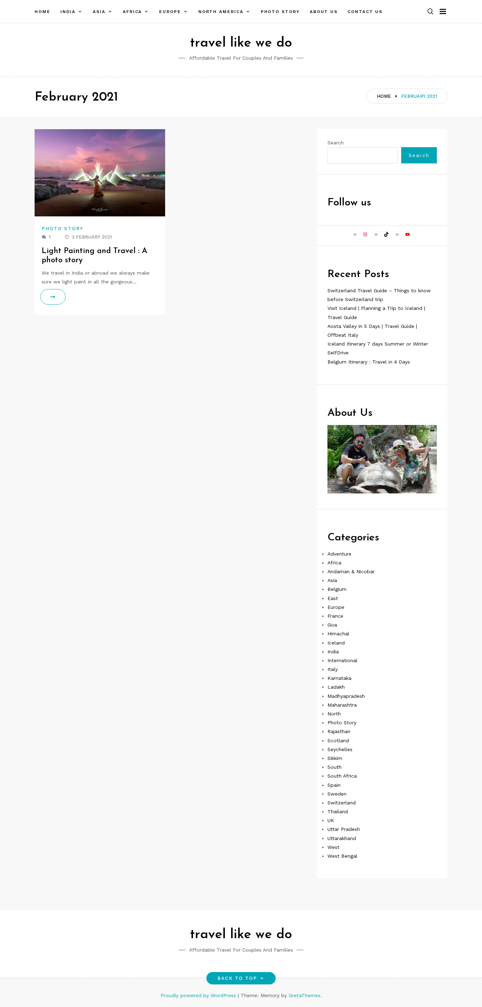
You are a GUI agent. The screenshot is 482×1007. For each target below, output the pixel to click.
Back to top (237, 978)
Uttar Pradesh (343, 829)
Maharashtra (342, 705)
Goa (332, 625)
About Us (324, 11)
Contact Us (365, 11)
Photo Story (280, 11)
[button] (430, 11)
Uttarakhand (341, 838)
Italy (332, 669)
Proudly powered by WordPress (199, 995)
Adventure (339, 554)
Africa (132, 11)
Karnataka (339, 678)
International (342, 660)
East (332, 598)
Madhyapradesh (346, 696)
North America (220, 11)
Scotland (338, 740)
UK (330, 820)
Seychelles (340, 749)
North (334, 714)
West (333, 847)
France (335, 616)
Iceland (336, 643)
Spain (334, 785)
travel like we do (241, 43)
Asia (99, 11)
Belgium (337, 589)
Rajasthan (338, 731)
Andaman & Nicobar (351, 571)
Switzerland (341, 802)
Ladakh (336, 687)
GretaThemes (304, 995)
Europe (170, 11)
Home (42, 11)
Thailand (337, 811)
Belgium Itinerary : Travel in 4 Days (368, 362)
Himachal (338, 633)
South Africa (342, 776)
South (334, 767)
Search (335, 142)
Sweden (337, 794)
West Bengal (342, 856)
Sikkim (334, 758)
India (68, 11)
